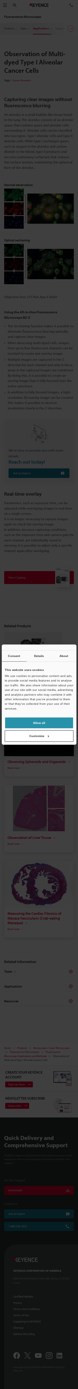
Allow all (39, 723)
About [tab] (63, 656)
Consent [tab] (14, 656)
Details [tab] (39, 656)
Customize (36, 736)
